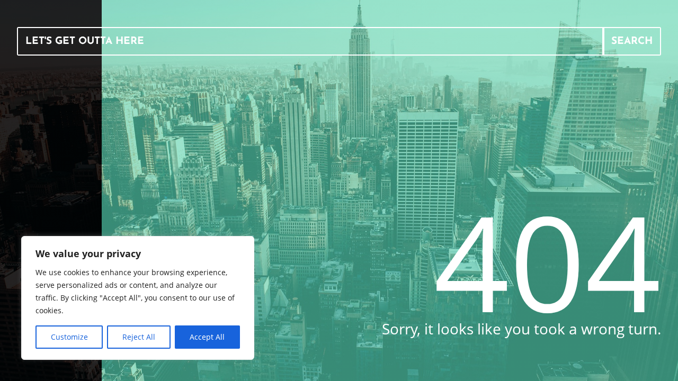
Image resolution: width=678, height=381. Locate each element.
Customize (69, 337)
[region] (137, 298)
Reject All (138, 337)
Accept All (207, 337)
